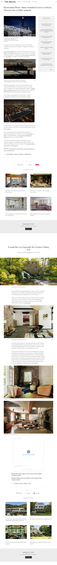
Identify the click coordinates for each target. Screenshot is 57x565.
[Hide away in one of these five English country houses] (41, 532)
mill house (16, 483)
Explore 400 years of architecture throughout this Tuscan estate (27, 478)
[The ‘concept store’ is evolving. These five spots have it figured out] (16, 204)
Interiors (6, 12)
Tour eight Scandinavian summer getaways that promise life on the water (46, 65)
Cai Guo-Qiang (25, 55)
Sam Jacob (11, 85)
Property (19, 1)
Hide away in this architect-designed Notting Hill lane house (46, 37)
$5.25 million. (28, 302)
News (9, 12)
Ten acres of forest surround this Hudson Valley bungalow (46, 25)
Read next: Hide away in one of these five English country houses (27, 474)
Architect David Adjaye (9, 51)
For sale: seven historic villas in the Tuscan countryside (46, 59)
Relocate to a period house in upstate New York (46, 48)
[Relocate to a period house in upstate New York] (41, 509)
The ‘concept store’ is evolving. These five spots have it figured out (16, 214)
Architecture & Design (26, 1)
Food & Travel (35, 1)
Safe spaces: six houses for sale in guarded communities (46, 54)
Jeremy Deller (32, 55)
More (51, 69)
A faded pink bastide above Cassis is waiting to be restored (46, 42)
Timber (29, 483)
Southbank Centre (27, 154)
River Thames (21, 154)
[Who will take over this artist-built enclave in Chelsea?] (41, 204)
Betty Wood (20, 12)
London (16, 154)
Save (37, 164)
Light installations (10, 154)
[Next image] (34, 69)
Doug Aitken (8, 56)
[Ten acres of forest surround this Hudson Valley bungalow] (16, 532)
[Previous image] (5, 69)
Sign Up (28, 557)
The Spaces (10, 2)
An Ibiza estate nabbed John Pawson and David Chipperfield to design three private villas (46, 30)
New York (21, 483)
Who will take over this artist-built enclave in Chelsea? (40, 214)
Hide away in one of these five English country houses (40, 543)
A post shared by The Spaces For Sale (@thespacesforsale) (32, 469)
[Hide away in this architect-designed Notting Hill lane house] (16, 180)
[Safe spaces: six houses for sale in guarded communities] (41, 180)
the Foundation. (7, 128)
